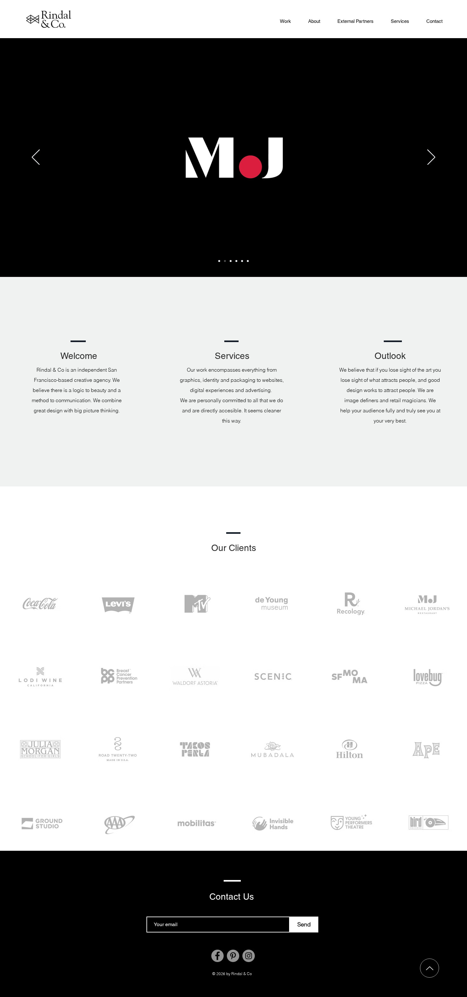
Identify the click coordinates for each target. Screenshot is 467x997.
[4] (231, 261)
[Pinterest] (233, 956)
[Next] (431, 157)
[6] (242, 261)
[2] (219, 261)
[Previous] (36, 157)
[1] (225, 261)
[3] (236, 261)
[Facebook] (217, 956)
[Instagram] (248, 956)
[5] (248, 261)
